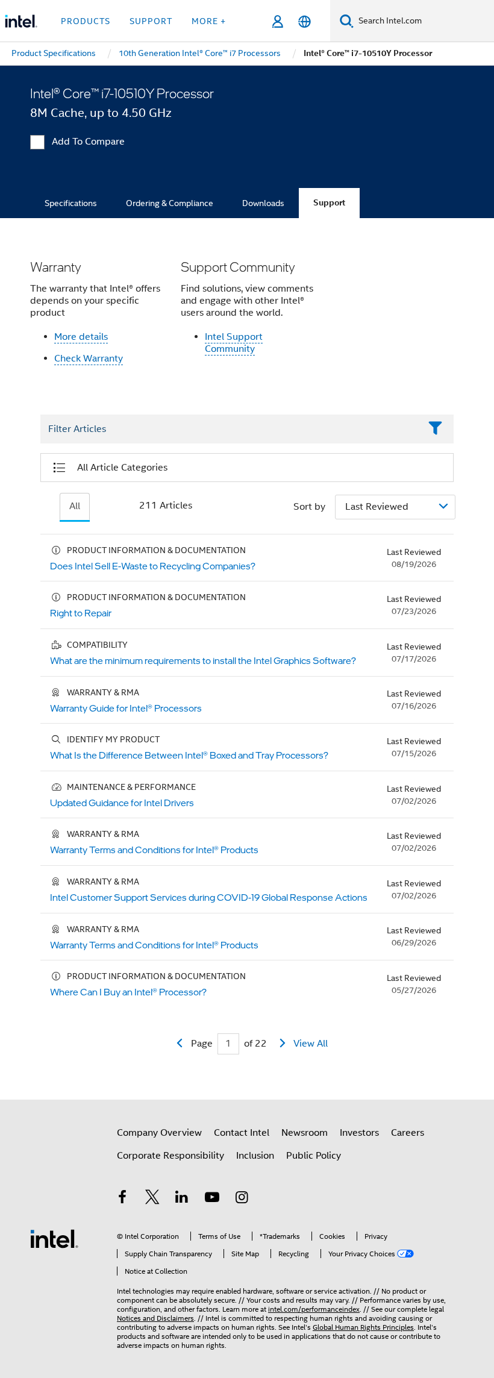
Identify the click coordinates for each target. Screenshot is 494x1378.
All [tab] (74, 506)
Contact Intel (241, 1133)
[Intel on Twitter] (152, 1199)
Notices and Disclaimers (155, 1318)
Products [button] (85, 21)
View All (310, 1044)
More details (81, 337)
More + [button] (209, 21)
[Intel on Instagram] (241, 1199)
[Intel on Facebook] (122, 1199)
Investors (359, 1133)
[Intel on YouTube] (212, 1199)
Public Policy (313, 1156)
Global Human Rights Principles (363, 1327)
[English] (304, 21)
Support (329, 202)
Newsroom (304, 1133)
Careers (407, 1133)
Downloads (263, 203)
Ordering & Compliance (169, 203)
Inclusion (255, 1156)
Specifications (71, 203)
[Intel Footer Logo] (54, 1238)
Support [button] (151, 21)
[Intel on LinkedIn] (182, 1199)
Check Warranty (88, 358)
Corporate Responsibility (170, 1156)
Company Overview (159, 1133)
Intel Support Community (234, 343)
